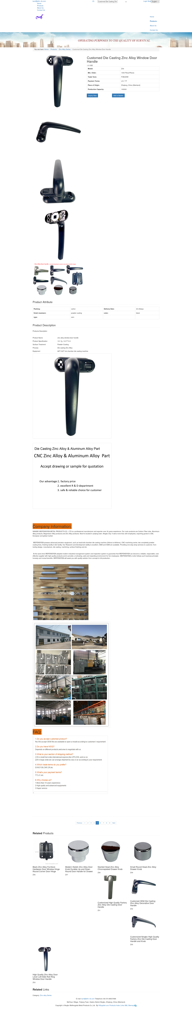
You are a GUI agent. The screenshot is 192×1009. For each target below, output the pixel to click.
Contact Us (41, 10)
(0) (93, 1)
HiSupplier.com (103, 1005)
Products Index (114, 1005)
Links (122, 1005)
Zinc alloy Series (46, 995)
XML (126, 1005)
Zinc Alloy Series (64, 49)
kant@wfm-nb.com (39, 1)
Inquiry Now (92, 95)
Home (39, 3)
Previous (79, 823)
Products (40, 5)
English (154, 1)
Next (113, 823)
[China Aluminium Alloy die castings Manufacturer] (38, 16)
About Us (40, 8)
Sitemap (131, 1005)
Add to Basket (118, 95)
